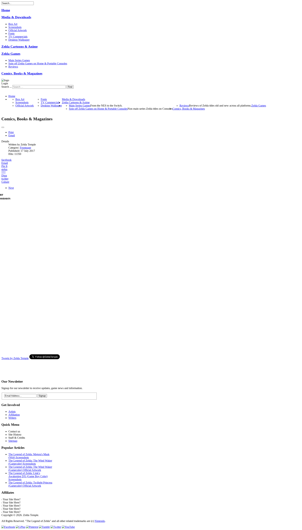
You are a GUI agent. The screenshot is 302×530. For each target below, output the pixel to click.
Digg (4, 175)
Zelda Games (10, 54)
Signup (42, 395)
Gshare (5, 181)
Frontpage (25, 147)
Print (11, 132)
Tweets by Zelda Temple (15, 358)
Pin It (4, 166)
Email (11, 135)
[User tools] (2, 127)
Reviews (13, 66)
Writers (12, 417)
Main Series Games (19, 60)
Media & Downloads (16, 17)
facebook (6, 159)
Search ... (6, 86)
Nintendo (100, 521)
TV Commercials (17, 36)
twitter (4, 178)
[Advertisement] (65, 368)
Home (5, 10)
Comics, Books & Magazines (21, 73)
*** (3, 172)
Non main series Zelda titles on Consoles (150, 108)
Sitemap (12, 440)
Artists (12, 411)
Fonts (11, 33)
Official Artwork (17, 30)
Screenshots (14, 27)
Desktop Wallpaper (19, 39)
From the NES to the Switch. (106, 105)
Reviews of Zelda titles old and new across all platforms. (220, 105)
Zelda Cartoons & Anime (19, 46)
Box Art (12, 24)
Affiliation (14, 414)
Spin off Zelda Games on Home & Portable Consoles (37, 63)
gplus (4, 169)
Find (70, 87)
